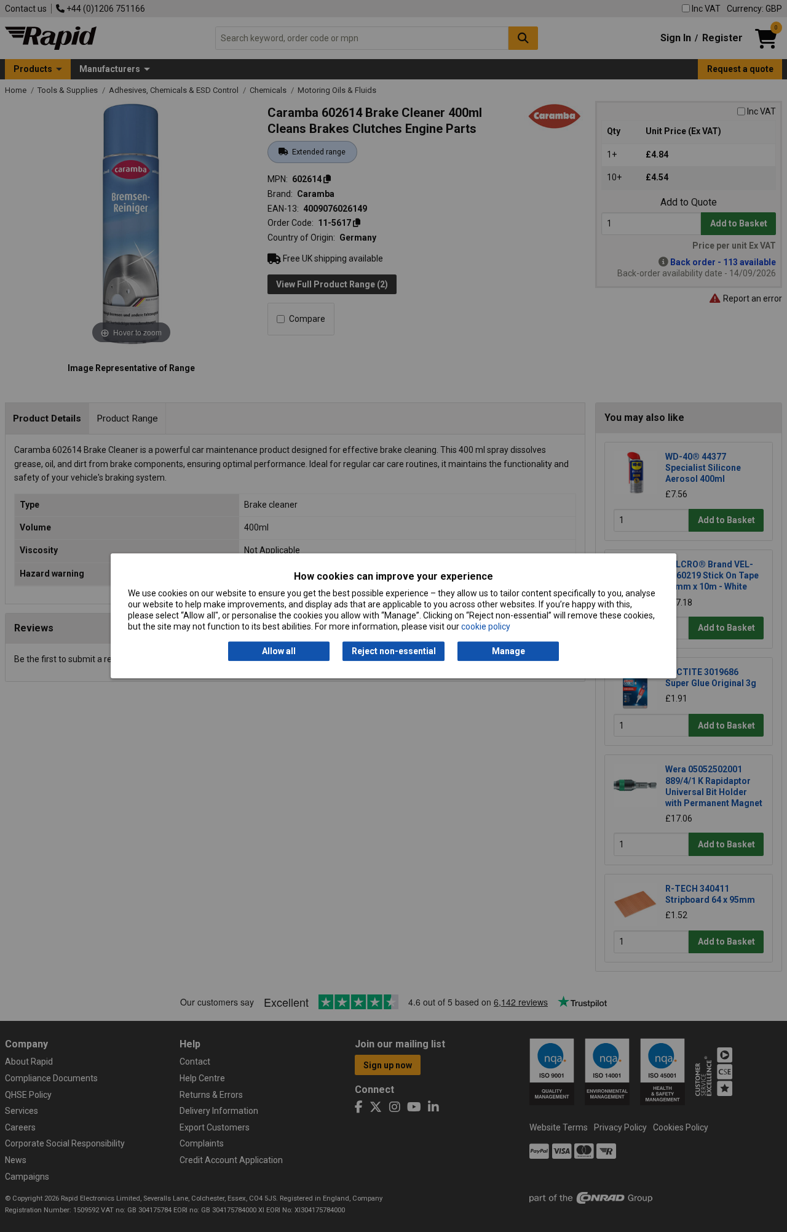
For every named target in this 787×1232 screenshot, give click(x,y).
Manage (508, 651)
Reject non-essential (394, 651)
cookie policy (485, 627)
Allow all (279, 651)
